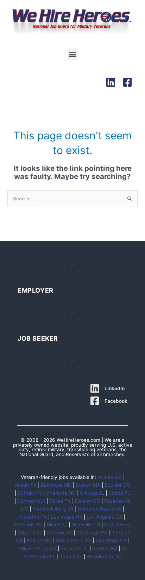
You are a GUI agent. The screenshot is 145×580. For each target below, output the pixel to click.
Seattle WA (104, 548)
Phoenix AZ (59, 532)
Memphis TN (28, 524)
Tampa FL (71, 556)
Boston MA (88, 485)
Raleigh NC (39, 540)
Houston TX (33, 517)
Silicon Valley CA (37, 548)
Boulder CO (117, 485)
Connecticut (31, 501)
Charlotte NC (61, 493)
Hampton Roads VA (99, 509)
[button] (72, 54)
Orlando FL (30, 532)
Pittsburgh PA (91, 532)
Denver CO (87, 501)
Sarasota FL (74, 548)
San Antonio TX (73, 540)
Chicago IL (92, 493)
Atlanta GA (109, 477)
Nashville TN (85, 524)
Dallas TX (60, 501)
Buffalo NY (30, 493)
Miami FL (57, 524)
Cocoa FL (119, 493)
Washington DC (104, 556)
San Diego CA (111, 540)
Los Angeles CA (104, 517)
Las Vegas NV (66, 517)
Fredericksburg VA (53, 509)
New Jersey (117, 524)
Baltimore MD (56, 485)
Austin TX (26, 485)
